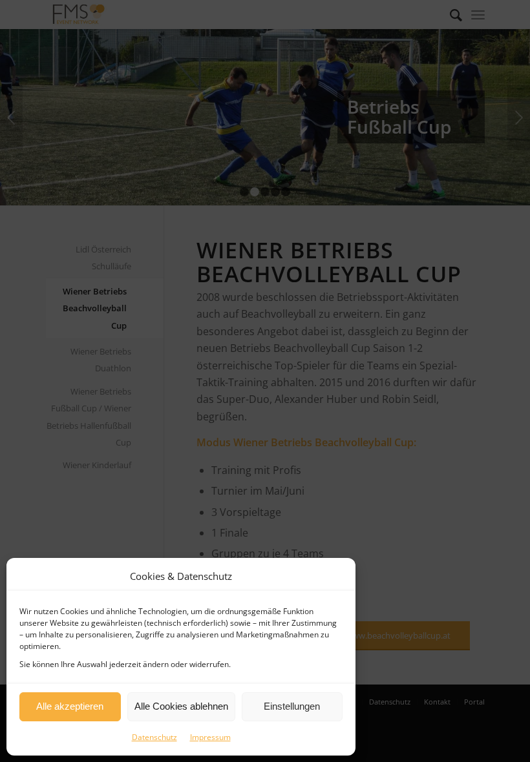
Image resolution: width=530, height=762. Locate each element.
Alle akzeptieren (69, 706)
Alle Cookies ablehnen (181, 706)
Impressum (210, 737)
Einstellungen (292, 706)
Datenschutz (154, 737)
